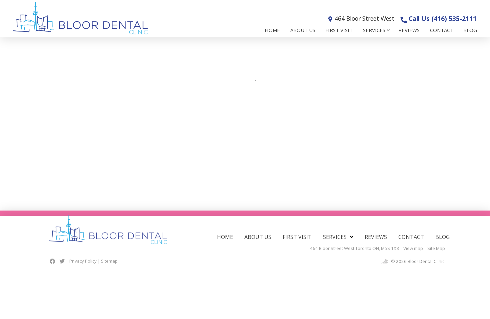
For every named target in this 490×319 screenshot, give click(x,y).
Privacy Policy (83, 261)
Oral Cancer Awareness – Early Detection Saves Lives (83, 70)
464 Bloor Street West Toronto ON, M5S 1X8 (354, 248)
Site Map (436, 248)
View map (413, 248)
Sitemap (109, 261)
